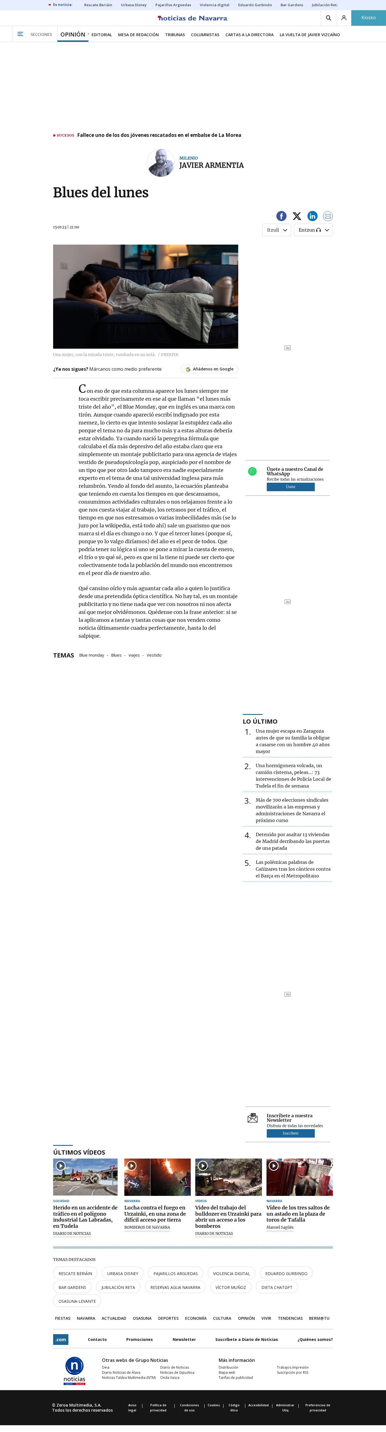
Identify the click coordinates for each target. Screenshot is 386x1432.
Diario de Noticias (174, 1367)
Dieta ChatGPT (276, 1287)
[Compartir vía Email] (328, 217)
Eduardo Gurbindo (286, 1273)
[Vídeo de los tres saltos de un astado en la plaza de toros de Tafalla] (299, 1177)
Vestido (154, 654)
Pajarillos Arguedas (175, 1273)
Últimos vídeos (79, 1152)
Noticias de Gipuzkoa (177, 1372)
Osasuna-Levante (77, 1301)
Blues (116, 654)
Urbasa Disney (122, 1273)
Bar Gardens (72, 1287)
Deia (105, 1367)
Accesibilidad (258, 1405)
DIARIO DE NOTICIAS (72, 1234)
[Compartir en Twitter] (297, 217)
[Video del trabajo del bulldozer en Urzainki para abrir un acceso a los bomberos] (228, 1177)
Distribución (228, 1367)
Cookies (214, 1405)
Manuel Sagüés (280, 1227)
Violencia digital (231, 1273)
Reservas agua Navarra (175, 1287)
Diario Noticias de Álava (121, 1372)
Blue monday (91, 654)
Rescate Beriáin (75, 1273)
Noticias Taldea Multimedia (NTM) (129, 1377)
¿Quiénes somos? (315, 1339)
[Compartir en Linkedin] (312, 217)
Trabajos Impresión (293, 1367)
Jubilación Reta (118, 1287)
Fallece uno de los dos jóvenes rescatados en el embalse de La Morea (159, 135)
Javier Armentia (211, 165)
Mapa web (227, 1372)
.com (60, 1339)
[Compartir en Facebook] (281, 217)
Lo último (260, 721)
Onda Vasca (169, 1377)
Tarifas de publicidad (236, 1377)
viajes (134, 654)
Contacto (97, 1339)
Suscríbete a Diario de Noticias (246, 1339)
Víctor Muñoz (231, 1287)
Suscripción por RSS (292, 1372)
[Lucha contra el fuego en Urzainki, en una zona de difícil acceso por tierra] (157, 1177)
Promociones (139, 1339)
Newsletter (184, 1339)
